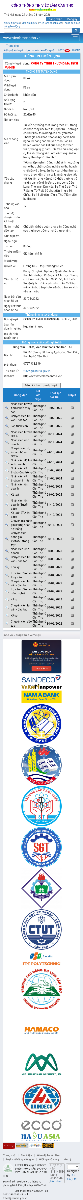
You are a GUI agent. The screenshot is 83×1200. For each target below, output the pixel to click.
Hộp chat (56, 1181)
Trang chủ (12, 45)
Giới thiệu (26, 1155)
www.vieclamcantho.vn (21, 38)
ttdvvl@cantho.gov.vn (37, 370)
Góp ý (67, 1159)
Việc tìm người (29, 23)
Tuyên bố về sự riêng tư (20, 1159)
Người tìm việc (12, 23)
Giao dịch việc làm (48, 1155)
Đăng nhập (55, 19)
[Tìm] (76, 30)
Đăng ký (72, 19)
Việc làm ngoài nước (50, 23)
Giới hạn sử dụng (49, 1159)
